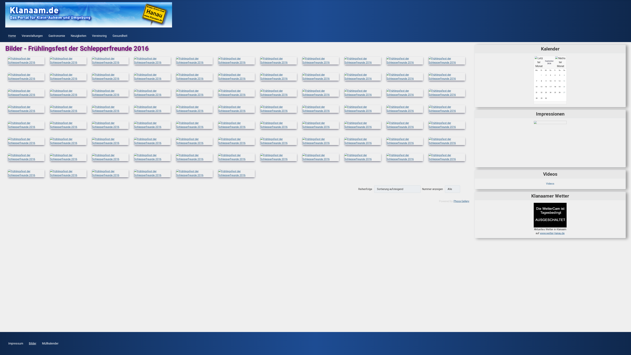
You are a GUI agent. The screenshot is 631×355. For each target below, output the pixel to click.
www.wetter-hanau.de (552, 233)
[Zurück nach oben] (626, 350)
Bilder (32, 343)
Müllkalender (50, 343)
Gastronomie (56, 35)
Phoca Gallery (461, 201)
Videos (550, 183)
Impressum (15, 343)
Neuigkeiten (78, 35)
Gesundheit (120, 35)
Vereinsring (99, 35)
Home (12, 35)
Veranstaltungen (32, 35)
